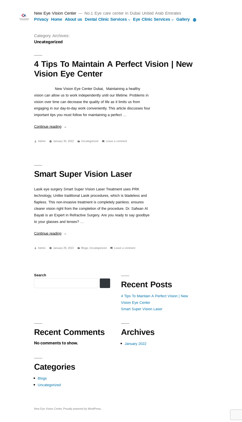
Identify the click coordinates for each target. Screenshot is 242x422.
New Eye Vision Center (55, 13)
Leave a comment (116, 141)
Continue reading (50, 126)
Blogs (84, 248)
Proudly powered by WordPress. (82, 408)
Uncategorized (89, 141)
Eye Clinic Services (151, 19)
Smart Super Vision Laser (83, 174)
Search (40, 275)
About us (73, 19)
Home (56, 19)
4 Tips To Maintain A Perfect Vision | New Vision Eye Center (113, 68)
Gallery (183, 19)
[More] (195, 20)
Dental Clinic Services (106, 19)
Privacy (41, 19)
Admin (42, 141)
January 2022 (135, 343)
